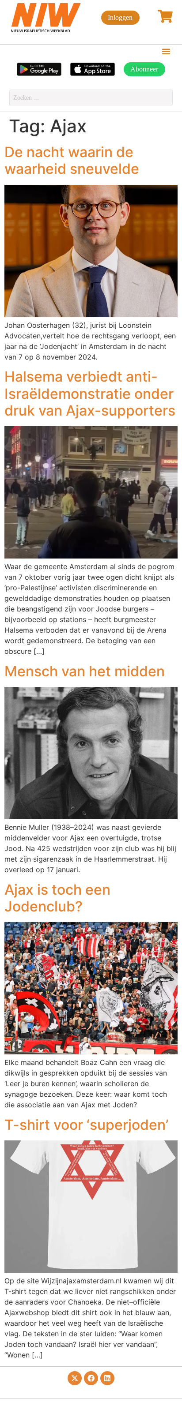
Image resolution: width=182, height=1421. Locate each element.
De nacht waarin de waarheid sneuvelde (71, 160)
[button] (166, 51)
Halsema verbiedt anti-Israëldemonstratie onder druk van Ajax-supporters (89, 393)
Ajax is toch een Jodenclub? (57, 898)
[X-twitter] (75, 1378)
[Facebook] (91, 1378)
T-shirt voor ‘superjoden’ (86, 1124)
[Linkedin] (107, 1378)
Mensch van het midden (84, 671)
